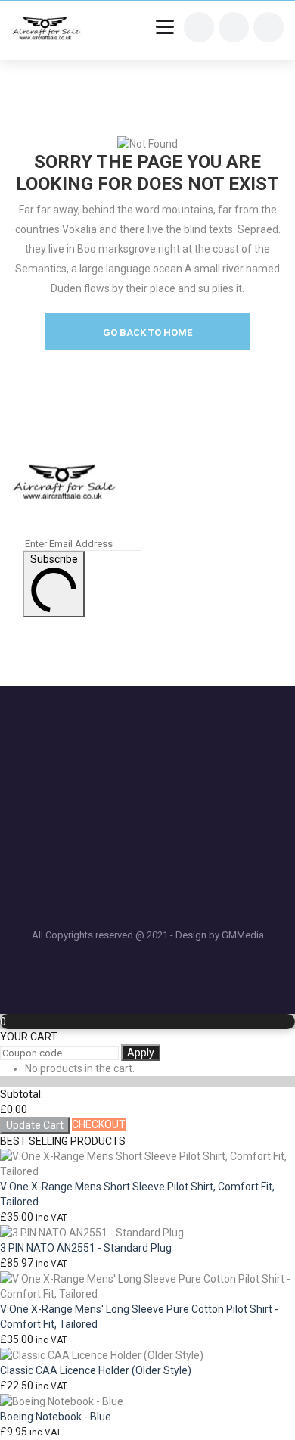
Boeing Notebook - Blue (55, 1416)
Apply (140, 1053)
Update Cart (35, 1125)
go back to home (147, 332)
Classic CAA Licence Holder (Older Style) (95, 1370)
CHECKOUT (99, 1124)
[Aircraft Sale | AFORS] (46, 30)
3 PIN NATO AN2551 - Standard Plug (86, 1248)
